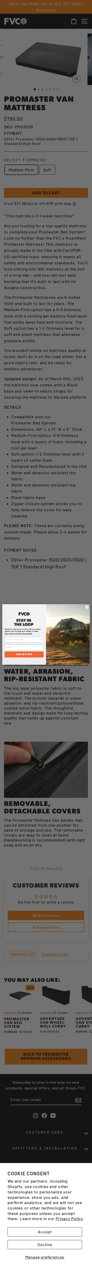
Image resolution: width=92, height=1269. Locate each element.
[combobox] (24, 639)
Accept (45, 1231)
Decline (45, 1244)
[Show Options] (41, 639)
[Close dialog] (87, 607)
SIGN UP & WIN (24, 654)
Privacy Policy (69, 1218)
